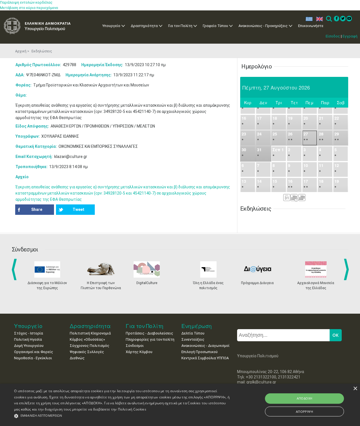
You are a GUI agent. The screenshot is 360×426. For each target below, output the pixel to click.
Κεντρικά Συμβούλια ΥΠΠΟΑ (205, 358)
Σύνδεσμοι (135, 346)
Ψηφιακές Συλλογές (87, 352)
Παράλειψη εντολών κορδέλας (26, 2)
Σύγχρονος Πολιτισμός (89, 346)
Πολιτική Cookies (132, 409)
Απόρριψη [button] (304, 411)
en (318, 19)
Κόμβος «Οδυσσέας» (87, 339)
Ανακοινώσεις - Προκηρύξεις (263, 26)
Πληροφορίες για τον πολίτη (150, 339)
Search (328, 19)
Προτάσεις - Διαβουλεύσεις (149, 333)
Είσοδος (333, 36)
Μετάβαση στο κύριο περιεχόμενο (29, 8)
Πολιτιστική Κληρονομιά (90, 333)
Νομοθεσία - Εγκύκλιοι (33, 358)
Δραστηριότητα (144, 26)
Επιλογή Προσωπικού (199, 352)
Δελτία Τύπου (192, 333)
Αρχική (20, 51)
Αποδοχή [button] (304, 398)
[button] (122, 416)
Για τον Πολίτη (180, 26)
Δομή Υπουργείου (29, 346)
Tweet (78, 209)
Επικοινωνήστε (310, 26)
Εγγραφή (350, 36)
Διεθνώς (77, 358)
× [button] (355, 389)
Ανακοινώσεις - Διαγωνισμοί (205, 346)
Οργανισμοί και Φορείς (33, 352)
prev (15, 269)
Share (36, 209)
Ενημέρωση (196, 326)
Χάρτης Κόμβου (139, 352)
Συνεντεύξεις (192, 339)
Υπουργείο (111, 26)
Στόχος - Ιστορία (28, 333)
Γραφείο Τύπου (215, 26)
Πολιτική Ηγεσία (28, 339)
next (347, 269)
